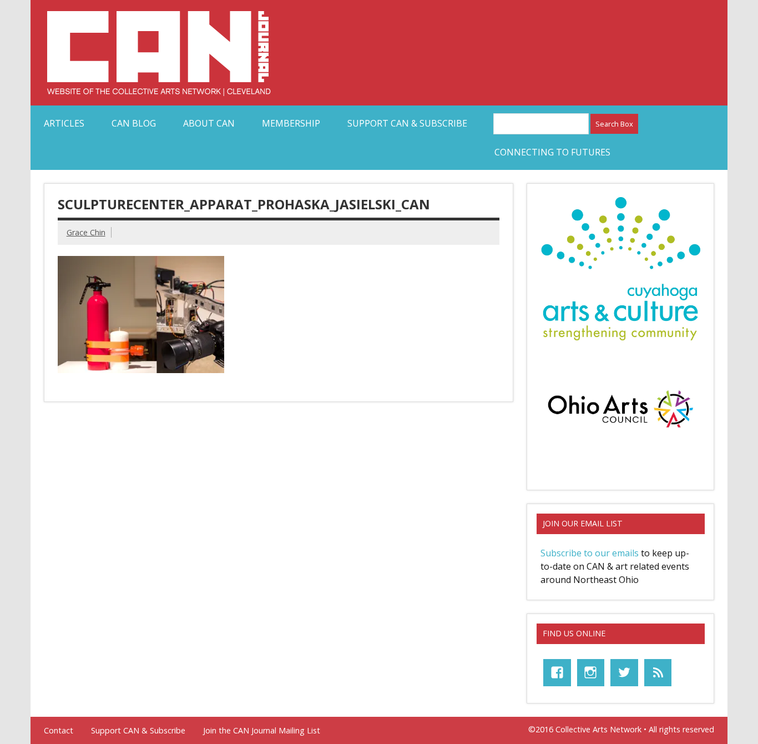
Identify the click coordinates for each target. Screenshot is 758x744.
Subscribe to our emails (589, 553)
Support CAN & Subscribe (407, 123)
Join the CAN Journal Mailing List (261, 731)
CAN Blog (134, 123)
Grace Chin (86, 232)
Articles (64, 123)
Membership (291, 123)
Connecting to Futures (552, 152)
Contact (58, 731)
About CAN (209, 123)
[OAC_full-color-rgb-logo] (620, 430)
